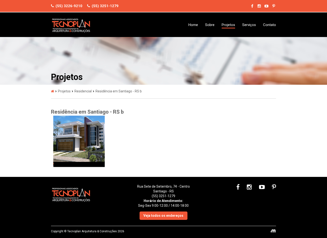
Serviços (249, 25)
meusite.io (273, 231)
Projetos (228, 25)
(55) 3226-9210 (68, 6)
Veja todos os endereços (163, 215)
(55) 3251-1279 (104, 6)
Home (193, 25)
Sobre (209, 25)
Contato (269, 25)
